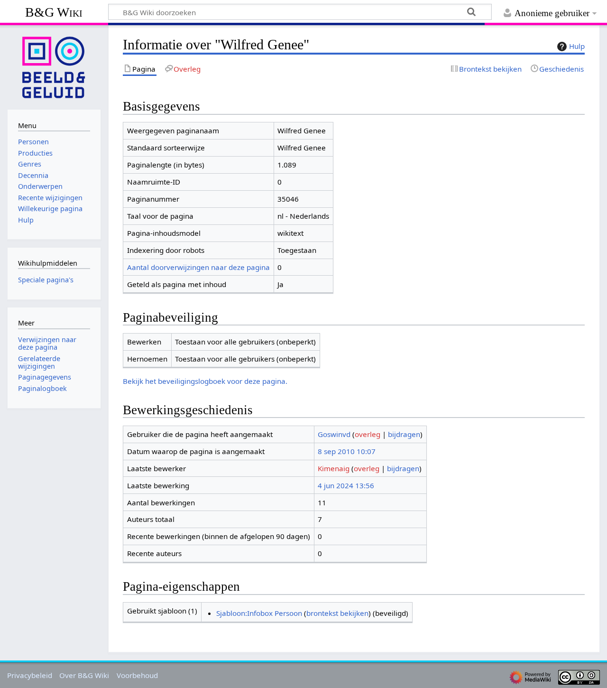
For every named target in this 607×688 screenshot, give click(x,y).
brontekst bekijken (337, 613)
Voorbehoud (137, 675)
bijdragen (404, 434)
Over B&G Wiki (84, 675)
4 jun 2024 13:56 (346, 485)
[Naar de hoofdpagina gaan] (54, 66)
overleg (367, 434)
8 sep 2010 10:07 (347, 451)
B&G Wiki (54, 12)
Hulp (577, 46)
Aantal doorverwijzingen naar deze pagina (198, 267)
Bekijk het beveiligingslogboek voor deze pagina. (205, 381)
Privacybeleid (29, 675)
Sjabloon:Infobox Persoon (259, 613)
